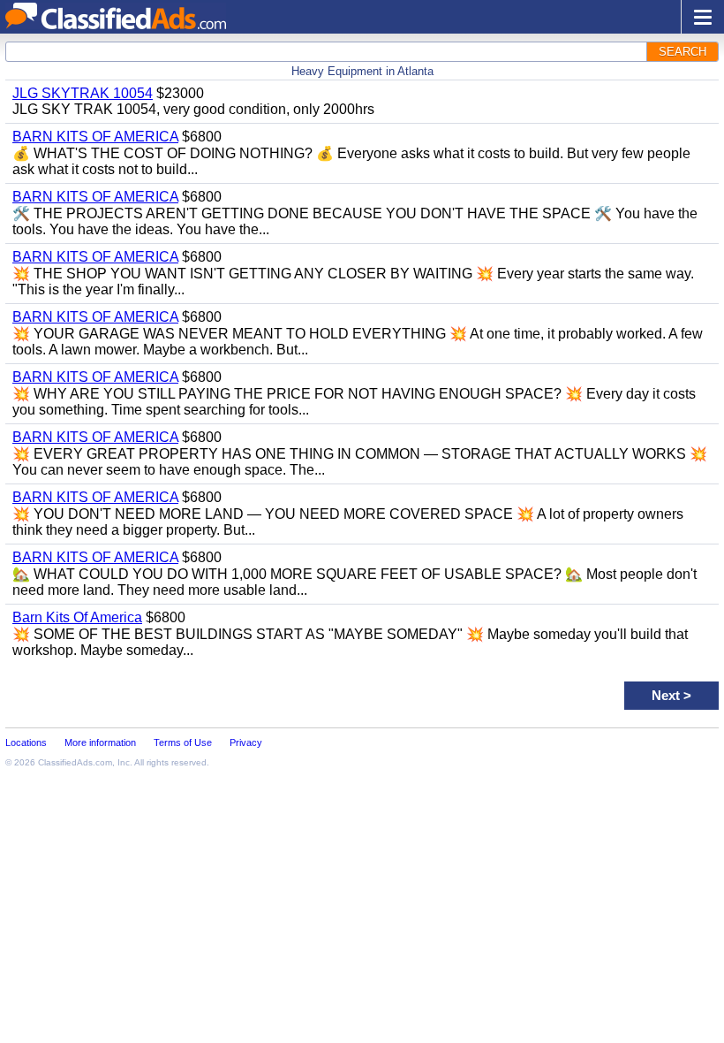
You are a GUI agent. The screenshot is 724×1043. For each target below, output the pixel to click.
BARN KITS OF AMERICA (95, 136)
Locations (26, 742)
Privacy (246, 742)
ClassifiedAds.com (75, 762)
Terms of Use (183, 742)
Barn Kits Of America (77, 617)
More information (100, 742)
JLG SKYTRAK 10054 (82, 93)
